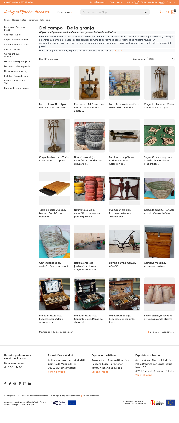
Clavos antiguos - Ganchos (13, 55)
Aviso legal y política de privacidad (65, 395)
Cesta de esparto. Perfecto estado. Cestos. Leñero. (159, 211)
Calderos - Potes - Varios (16, 44)
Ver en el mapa (56, 371)
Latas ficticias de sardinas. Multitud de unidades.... (124, 106)
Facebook (5, 383)
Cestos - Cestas (12, 49)
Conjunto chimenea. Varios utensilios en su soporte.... (159, 106)
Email (167, 12)
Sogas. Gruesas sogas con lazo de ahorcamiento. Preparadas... (158, 160)
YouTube (15, 383)
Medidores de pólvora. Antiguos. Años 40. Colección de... (121, 160)
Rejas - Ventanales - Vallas (14, 82)
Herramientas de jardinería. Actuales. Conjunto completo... (85, 266)
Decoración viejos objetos (17, 61)
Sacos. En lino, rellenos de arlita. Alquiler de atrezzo (158, 317)
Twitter (10, 383)
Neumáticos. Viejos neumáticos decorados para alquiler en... (87, 213)
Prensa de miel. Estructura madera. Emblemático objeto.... (89, 107)
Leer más (118, 50)
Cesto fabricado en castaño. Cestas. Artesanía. (54, 264)
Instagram (25, 383)
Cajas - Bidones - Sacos (16, 39)
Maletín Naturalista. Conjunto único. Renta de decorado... (88, 319)
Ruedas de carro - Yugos (16, 88)
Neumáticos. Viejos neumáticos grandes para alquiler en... (88, 160)
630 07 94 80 (27, 2)
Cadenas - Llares (12, 34)
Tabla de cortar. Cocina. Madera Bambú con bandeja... (52, 213)
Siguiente (168, 331)
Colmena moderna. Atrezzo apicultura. (155, 264)
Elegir (161, 58)
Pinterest (20, 383)
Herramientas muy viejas (16, 71)
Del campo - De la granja (17, 66)
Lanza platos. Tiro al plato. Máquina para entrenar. (54, 106)
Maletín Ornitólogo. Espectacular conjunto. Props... (122, 319)
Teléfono (161, 12)
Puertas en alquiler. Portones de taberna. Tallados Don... (121, 213)
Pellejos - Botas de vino (16, 76)
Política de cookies (91, 395)
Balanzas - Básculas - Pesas (15, 28)
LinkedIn (29, 383)
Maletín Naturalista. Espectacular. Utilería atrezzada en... (51, 319)
